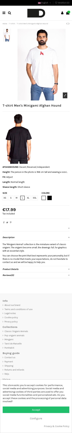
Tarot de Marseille (13, 343)
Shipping (9, 366)
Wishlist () (63, 2)
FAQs (7, 374)
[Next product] (68, 23)
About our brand (12, 305)
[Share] (3, 222)
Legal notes (10, 313)
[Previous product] (67, 23)
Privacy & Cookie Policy (56, 426)
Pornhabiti (9, 348)
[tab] (36, 228)
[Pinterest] (10, 222)
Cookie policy (11, 317)
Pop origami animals (14, 335)
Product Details (10, 269)
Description (8, 237)
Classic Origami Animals (16, 331)
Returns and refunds (14, 370)
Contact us (10, 357)
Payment (9, 361)
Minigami (9, 339)
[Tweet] (7, 222)
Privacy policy (11, 321)
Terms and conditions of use (18, 309)
